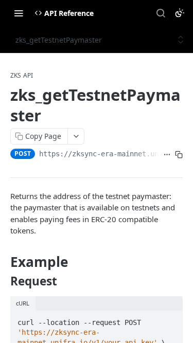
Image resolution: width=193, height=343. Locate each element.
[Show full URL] (167, 155)
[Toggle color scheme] (179, 13)
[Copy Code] (170, 319)
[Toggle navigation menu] (18, 13)
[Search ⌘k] (160, 13)
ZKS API (21, 75)
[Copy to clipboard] (179, 155)
